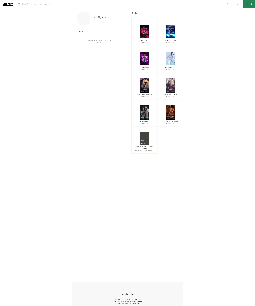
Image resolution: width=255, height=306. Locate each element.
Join (247, 4)
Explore (227, 4)
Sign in (238, 4)
